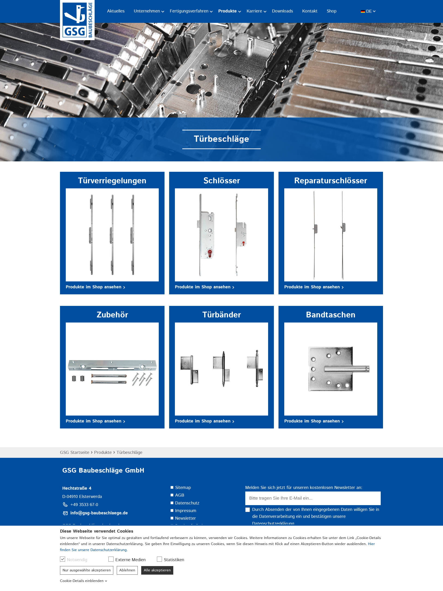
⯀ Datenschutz (184, 503)
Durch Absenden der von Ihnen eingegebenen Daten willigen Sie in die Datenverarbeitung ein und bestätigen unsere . (315, 517)
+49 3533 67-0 (84, 505)
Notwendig (77, 560)
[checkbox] (62, 559)
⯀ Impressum (183, 510)
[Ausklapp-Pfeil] (162, 11)
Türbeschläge (129, 452)
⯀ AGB (177, 495)
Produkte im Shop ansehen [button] (93, 287)
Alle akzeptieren (157, 570)
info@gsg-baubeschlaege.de (99, 513)
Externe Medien (130, 560)
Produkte (103, 452)
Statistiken (174, 560)
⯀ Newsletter (183, 518)
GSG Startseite (74, 452)
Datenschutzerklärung (273, 524)
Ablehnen (127, 570)
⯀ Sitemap (180, 487)
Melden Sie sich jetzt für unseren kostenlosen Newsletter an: (303, 488)
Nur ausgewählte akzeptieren (87, 570)
